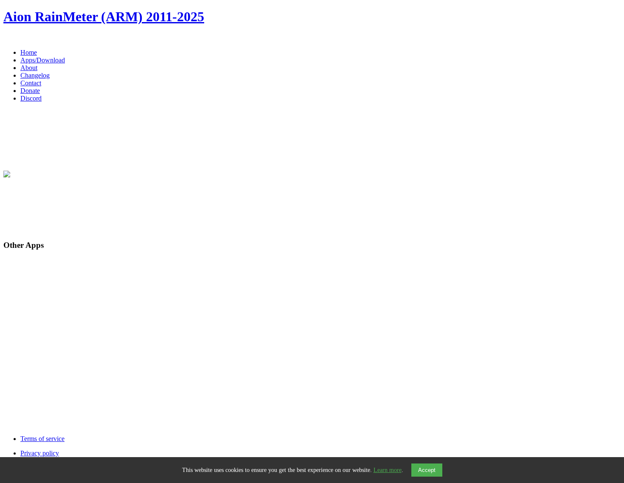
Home (28, 52)
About (28, 67)
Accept (427, 470)
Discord (31, 98)
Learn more (388, 470)
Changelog (35, 75)
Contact (30, 83)
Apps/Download (42, 60)
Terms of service (42, 438)
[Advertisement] (258, 206)
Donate (30, 90)
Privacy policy (39, 453)
